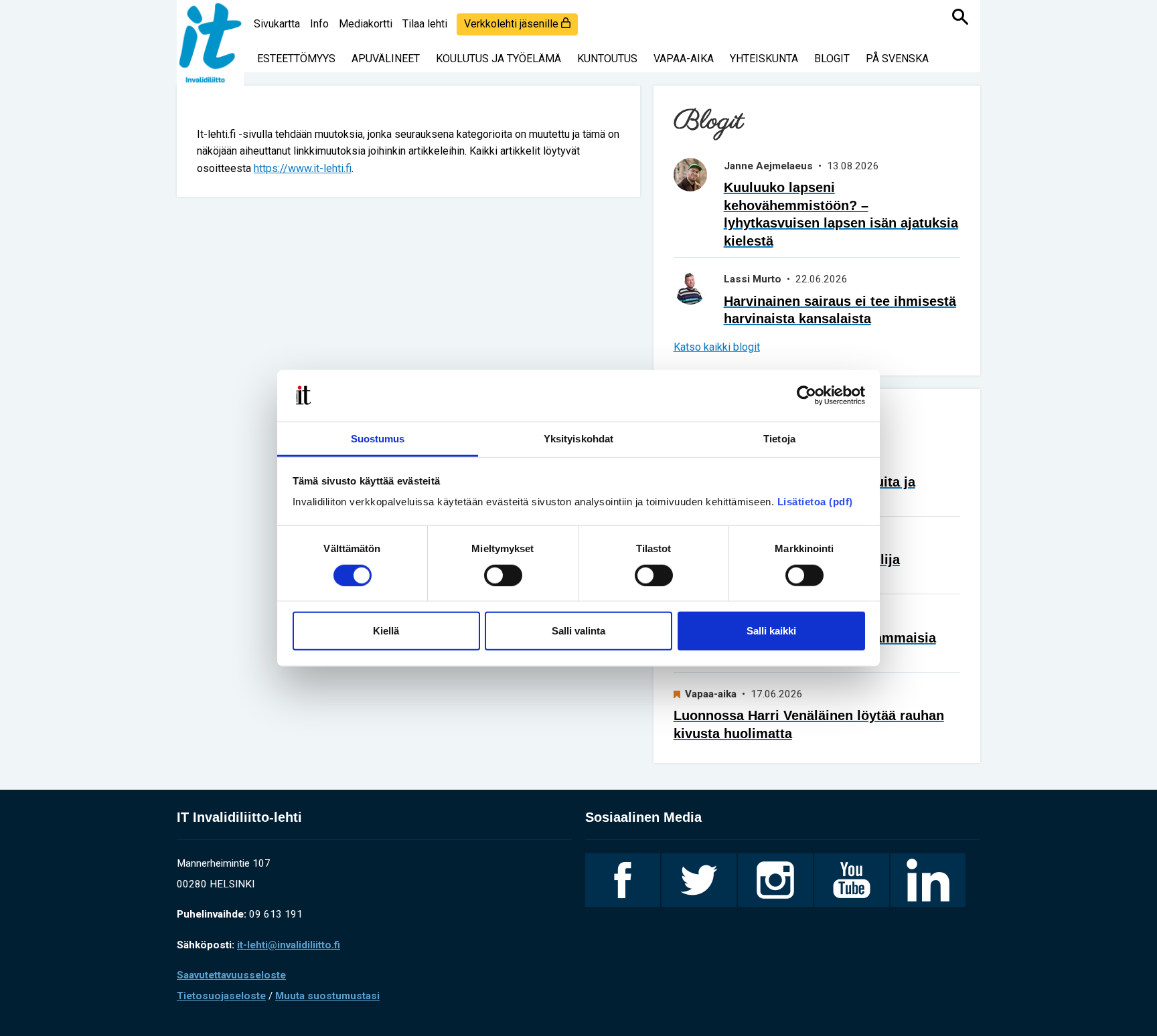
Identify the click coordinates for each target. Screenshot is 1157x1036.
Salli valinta (578, 630)
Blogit (832, 58)
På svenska (897, 58)
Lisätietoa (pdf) (815, 501)
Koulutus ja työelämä (498, 58)
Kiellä (386, 630)
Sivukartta (277, 23)
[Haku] (960, 16)
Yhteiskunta (764, 58)
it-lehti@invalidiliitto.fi (288, 945)
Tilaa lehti (424, 23)
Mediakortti (365, 23)
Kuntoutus (607, 58)
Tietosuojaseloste (221, 996)
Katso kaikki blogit (717, 347)
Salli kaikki (771, 630)
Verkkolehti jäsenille (512, 23)
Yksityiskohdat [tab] (578, 438)
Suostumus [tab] (378, 438)
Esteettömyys (296, 58)
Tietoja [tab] (779, 438)
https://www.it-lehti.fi (303, 168)
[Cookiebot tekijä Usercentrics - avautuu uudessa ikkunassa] (806, 395)
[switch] (503, 575)
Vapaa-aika (683, 58)
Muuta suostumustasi (327, 996)
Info (319, 23)
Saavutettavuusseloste (231, 975)
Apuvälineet (386, 58)
